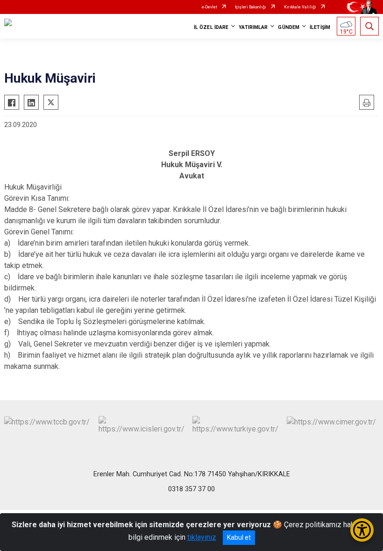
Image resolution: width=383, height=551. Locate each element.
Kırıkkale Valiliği (300, 7)
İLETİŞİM (320, 27)
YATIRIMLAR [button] (253, 27)
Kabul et (239, 537)
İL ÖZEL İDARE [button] (211, 27)
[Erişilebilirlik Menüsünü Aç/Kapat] (362, 530)
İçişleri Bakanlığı (250, 7)
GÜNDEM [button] (288, 27)
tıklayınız (201, 537)
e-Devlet (209, 7)
